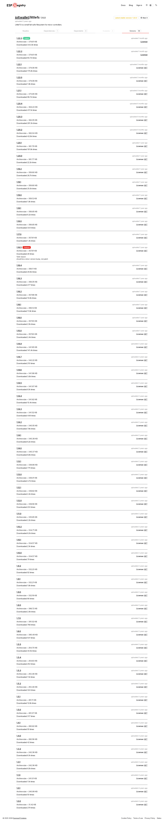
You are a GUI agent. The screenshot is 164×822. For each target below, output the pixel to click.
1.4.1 (18, 723)
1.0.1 (18, 788)
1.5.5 (19, 644)
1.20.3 (19, 116)
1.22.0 (19, 77)
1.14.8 (19, 344)
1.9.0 (19, 592)
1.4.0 (19, 736)
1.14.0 (19, 448)
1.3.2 (19, 749)
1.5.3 (19, 670)
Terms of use (138, 818)
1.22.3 (19, 38)
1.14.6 (19, 370)
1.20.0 (19, 156)
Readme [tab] (26, 31)
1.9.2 (19, 566)
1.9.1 (18, 579)
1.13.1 (19, 461)
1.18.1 (19, 208)
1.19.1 (19, 182)
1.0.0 (19, 801)
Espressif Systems (19, 818)
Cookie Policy (126, 818)
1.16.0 (19, 317)
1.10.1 (19, 540)
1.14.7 (19, 357)
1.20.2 (19, 130)
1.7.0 (19, 618)
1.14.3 (19, 409)
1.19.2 (19, 169)
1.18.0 (19, 221)
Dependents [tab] (80, 31)
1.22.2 (19, 51)
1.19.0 (19, 195)
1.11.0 (19, 513)
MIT (145, 68)
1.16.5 (19, 247)
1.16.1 (19, 304)
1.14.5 (19, 383)
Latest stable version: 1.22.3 (126, 18)
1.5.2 (19, 683)
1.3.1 (18, 762)
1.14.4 (19, 396)
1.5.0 (19, 710)
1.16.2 (19, 291)
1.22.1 (19, 64)
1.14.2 (19, 422)
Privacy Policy (150, 818)
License (144, 42)
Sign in (139, 5)
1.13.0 (19, 474)
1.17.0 (19, 234)
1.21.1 (19, 90)
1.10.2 (19, 527)
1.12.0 (19, 500)
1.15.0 (19, 331)
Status (159, 818)
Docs (123, 5)
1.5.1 (18, 696)
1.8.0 (19, 605)
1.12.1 (19, 487)
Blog (131, 5)
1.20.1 (19, 143)
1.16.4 (19, 265)
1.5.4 (19, 657)
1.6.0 (19, 631)
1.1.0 (18, 775)
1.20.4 (19, 103)
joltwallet (22, 17)
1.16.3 (19, 278)
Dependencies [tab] (51, 31)
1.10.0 (19, 553)
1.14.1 (19, 435)
